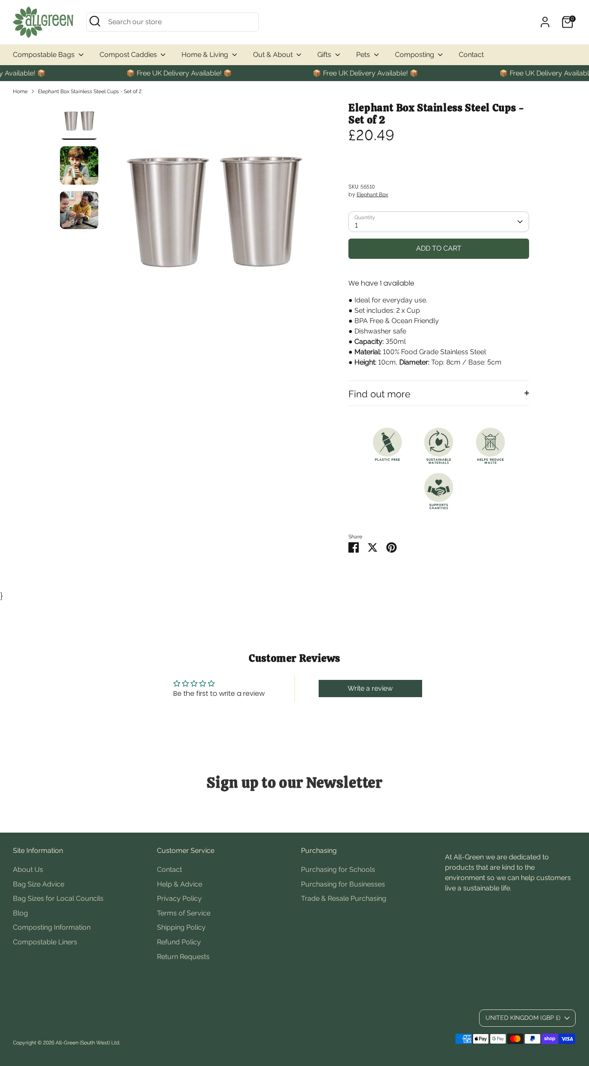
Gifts (325, 54)
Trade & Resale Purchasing (343, 898)
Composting (415, 54)
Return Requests (183, 957)
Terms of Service (183, 913)
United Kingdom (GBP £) (523, 1017)
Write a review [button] (370, 688)
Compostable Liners (45, 942)
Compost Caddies (129, 54)
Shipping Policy (181, 927)
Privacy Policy (179, 898)
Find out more (379, 393)
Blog (20, 913)
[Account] (545, 22)
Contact (471, 54)
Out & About (273, 54)
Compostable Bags (44, 54)
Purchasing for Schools (338, 869)
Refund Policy (179, 942)
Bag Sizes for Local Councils (58, 898)
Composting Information (52, 927)
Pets (364, 54)
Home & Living (206, 54)
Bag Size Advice (38, 884)
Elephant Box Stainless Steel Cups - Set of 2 (89, 91)
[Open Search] (94, 21)
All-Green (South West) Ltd (87, 1043)
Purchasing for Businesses (343, 884)
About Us (28, 869)
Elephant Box (372, 195)
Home (20, 91)
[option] (214, 214)
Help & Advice (179, 884)
